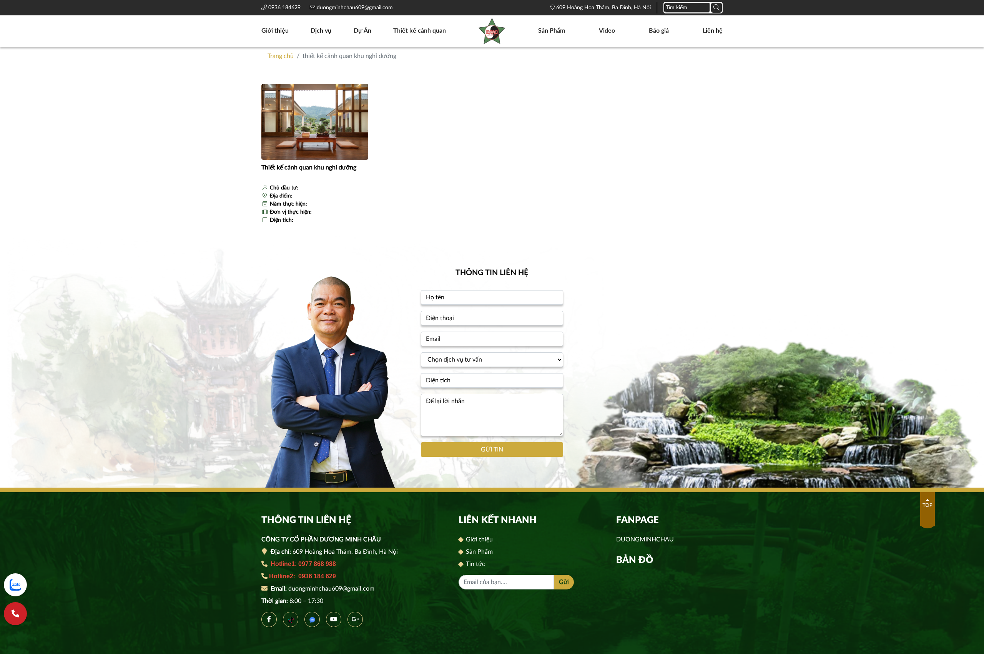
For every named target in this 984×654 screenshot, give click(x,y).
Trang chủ (281, 56)
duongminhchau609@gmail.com (354, 7)
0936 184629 (285, 7)
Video (607, 31)
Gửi (564, 582)
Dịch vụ (321, 31)
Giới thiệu (275, 31)
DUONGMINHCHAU (645, 539)
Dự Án (362, 31)
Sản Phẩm (551, 31)
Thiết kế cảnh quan (419, 31)
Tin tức (474, 564)
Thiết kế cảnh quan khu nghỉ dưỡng (308, 167)
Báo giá (659, 31)
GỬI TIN (492, 450)
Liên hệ (713, 31)
